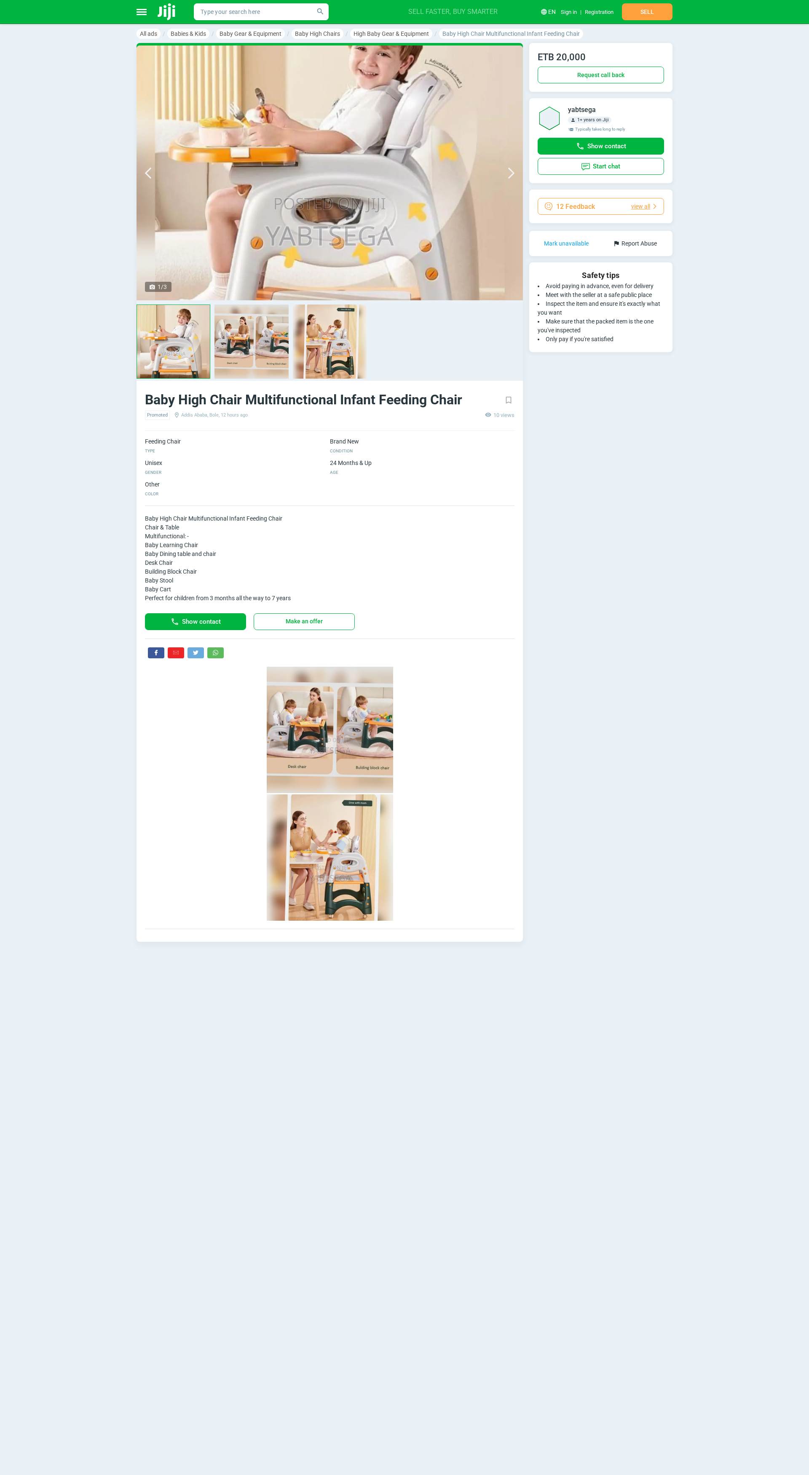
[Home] (167, 11)
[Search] (320, 11)
